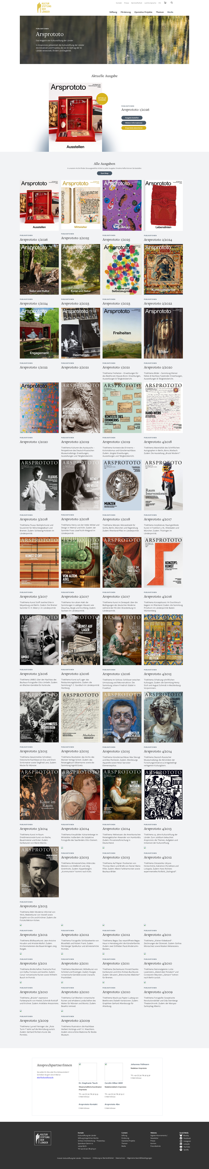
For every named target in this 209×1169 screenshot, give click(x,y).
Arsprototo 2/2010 (75, 992)
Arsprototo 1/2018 (116, 519)
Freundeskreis (155, 1146)
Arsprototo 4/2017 (158, 519)
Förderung (125, 1138)
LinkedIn (187, 1144)
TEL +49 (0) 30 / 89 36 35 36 (140, 1075)
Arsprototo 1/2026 (34, 239)
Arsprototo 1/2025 (116, 239)
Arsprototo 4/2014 (158, 751)
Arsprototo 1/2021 (116, 367)
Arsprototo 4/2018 (158, 442)
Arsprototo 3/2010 (34, 992)
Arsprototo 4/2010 (158, 963)
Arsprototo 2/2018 (75, 519)
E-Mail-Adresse (84, 1096)
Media (123, 1146)
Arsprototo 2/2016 (75, 674)
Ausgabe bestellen (132, 118)
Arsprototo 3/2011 (33, 963)
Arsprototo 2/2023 (75, 303)
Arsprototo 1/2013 (116, 857)
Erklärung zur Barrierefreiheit (103, 1158)
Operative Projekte (128, 1141)
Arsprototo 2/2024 (158, 239)
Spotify (186, 1149)
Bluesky (186, 1135)
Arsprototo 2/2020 (158, 367)
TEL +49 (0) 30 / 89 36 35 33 (88, 1094)
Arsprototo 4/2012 (158, 857)
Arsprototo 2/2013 (75, 857)
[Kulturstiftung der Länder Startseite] (44, 7)
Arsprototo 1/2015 (116, 751)
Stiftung (124, 1135)
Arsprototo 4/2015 (158, 674)
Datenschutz (120, 1158)
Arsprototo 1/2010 (116, 992)
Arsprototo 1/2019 (116, 442)
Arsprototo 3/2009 (34, 1020)
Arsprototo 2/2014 (75, 828)
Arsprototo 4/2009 (158, 992)
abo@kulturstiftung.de (45, 1077)
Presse (126, 3)
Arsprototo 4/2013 (158, 828)
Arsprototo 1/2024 (34, 303)
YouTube (187, 1147)
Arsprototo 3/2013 (33, 906)
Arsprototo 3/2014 (33, 828)
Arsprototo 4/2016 (158, 596)
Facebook (187, 1138)
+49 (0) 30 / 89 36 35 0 (88, 1149)
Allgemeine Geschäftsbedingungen (139, 1158)
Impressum (87, 1158)
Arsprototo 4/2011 (157, 934)
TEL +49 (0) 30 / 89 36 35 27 (114, 1094)
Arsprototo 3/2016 (34, 674)
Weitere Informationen (133, 123)
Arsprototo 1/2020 (34, 442)
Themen (124, 1143)
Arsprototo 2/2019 (75, 442)
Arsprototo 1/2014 (116, 828)
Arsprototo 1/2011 (116, 963)
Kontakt (119, 3)
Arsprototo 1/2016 (116, 674)
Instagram (187, 1141)
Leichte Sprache (150, 3)
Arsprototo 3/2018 (34, 519)
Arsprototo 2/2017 (75, 596)
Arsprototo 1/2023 (116, 303)
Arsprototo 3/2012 (33, 934)
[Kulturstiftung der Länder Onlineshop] (165, 3)
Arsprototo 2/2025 (75, 238)
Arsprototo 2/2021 (75, 367)
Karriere (153, 1143)
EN (160, 3)
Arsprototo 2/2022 (158, 303)
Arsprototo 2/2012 (75, 934)
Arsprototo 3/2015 (33, 751)
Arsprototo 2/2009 (75, 1020)
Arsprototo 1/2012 (116, 934)
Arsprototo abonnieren (133, 128)
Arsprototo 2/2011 (75, 963)
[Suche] (171, 3)
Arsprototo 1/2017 (116, 596)
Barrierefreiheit (136, 3)
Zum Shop (104, 173)
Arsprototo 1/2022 (34, 367)
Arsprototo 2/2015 (75, 751)
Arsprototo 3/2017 (33, 596)
